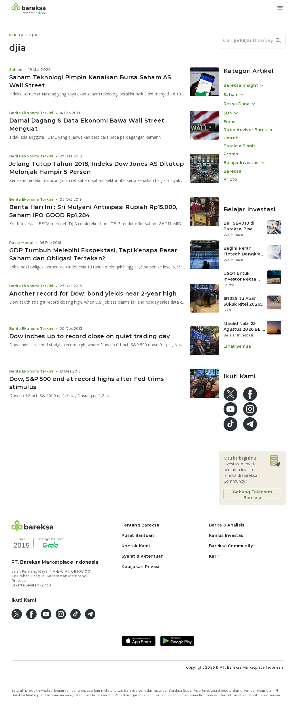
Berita (17, 35)
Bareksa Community (231, 545)
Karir (214, 556)
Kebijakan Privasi (140, 566)
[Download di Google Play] (177, 641)
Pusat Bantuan (138, 535)
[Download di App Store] (139, 641)
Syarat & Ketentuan (143, 556)
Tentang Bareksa (140, 525)
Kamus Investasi (227, 535)
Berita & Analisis (226, 525)
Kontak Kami (136, 545)
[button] (33, 529)
